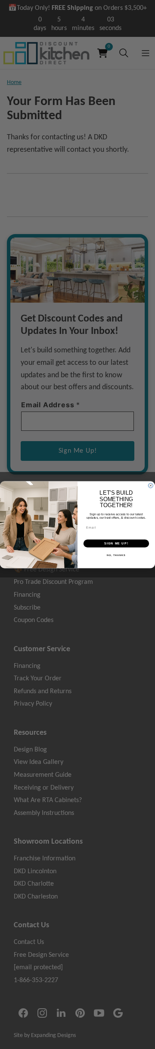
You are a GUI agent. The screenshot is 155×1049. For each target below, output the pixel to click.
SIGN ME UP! (116, 543)
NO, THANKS (116, 555)
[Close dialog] (150, 485)
